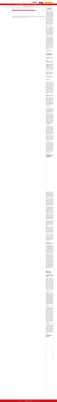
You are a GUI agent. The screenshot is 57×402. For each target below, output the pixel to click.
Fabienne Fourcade (14, 10)
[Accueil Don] (7, 24)
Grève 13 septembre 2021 (19, 10)
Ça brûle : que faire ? (49, 9)
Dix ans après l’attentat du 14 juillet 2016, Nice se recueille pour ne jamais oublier (49, 156)
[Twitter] (33, 2)
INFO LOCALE (22, 4)
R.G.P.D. (38, 400)
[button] (17, 4)
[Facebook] (32, 2)
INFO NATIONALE (28, 4)
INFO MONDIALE (35, 4)
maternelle (24, 10)
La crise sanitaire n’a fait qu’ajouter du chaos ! (23, 9)
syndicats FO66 (33, 10)
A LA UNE (17, 4)
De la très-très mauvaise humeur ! (49, 95)
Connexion (42, 1)
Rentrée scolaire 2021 (28, 10)
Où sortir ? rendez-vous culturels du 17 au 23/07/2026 (49, 336)
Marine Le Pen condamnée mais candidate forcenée (48, 272)
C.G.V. (35, 400)
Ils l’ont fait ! (48, 79)
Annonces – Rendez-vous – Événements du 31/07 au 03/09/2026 (49, 54)
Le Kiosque (32, 400)
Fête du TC (24, 400)
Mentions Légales (20, 400)
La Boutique (28, 400)
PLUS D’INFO (39, 4)
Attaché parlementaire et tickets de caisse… (49, 243)
